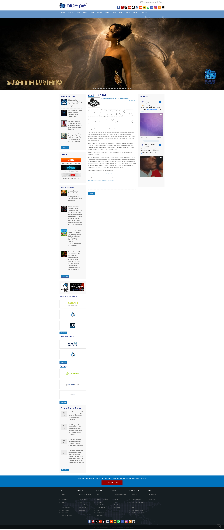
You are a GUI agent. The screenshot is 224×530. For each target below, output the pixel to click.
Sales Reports (100, 515)
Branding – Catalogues (102, 499)
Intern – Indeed (135, 505)
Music (107, 12)
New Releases (82, 507)
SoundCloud (117, 507)
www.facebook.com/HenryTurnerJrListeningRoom (101, 180)
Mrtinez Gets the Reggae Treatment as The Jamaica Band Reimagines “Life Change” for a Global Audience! (75, 195)
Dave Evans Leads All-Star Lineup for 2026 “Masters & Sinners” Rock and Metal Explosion (76, 415)
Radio (120, 12)
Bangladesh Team (66, 518)
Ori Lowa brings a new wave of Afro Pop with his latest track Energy (75, 103)
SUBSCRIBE (111, 482)
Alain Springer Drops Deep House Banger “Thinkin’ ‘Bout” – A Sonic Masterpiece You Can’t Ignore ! (75, 137)
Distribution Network (101, 505)
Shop (135, 12)
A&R (98, 494)
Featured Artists (83, 499)
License (127, 12)
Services (99, 12)
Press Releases (65, 505)
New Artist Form (83, 505)
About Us (71, 12)
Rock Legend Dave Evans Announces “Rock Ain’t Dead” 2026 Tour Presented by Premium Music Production (75, 429)
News (85, 12)
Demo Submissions (136, 499)
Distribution (99, 502)
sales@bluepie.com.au (150, 2)
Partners (64, 502)
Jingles (98, 510)
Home (63, 12)
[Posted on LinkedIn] (160, 102)
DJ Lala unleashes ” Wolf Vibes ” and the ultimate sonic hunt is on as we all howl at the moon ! (75, 125)
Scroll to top (218, 526)
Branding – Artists (101, 497)
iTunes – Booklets (101, 507)
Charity (63, 497)
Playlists (116, 499)
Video (114, 12)
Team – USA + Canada (67, 515)
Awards (63, 494)
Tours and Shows (83, 510)
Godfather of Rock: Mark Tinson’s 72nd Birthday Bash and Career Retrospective (76, 442)
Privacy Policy (152, 494)
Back (91, 193)
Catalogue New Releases (120, 494)
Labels (92, 12)
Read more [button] (144, 111)
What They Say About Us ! (138, 510)
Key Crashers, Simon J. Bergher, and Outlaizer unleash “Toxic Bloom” (75, 113)
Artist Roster (82, 497)
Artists (78, 12)
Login (162, 2)
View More (65, 147)
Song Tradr (152, 499)
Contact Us (143, 12)
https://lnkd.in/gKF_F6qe (154, 109)
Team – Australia (66, 507)
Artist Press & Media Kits (85, 494)
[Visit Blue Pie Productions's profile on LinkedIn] (142, 102)
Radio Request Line (119, 505)
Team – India (65, 512)
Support (133, 507)
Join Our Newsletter (101, 512)
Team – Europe (65, 510)
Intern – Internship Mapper (138, 502)
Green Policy (65, 499)
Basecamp (134, 497)
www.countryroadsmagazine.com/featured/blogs (101, 173)
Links (150, 497)
